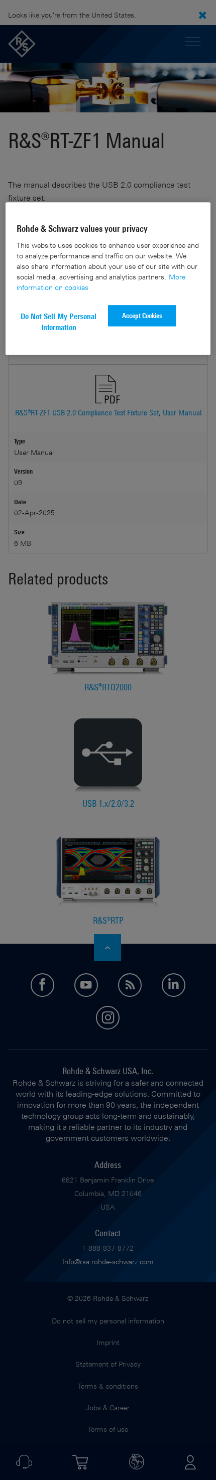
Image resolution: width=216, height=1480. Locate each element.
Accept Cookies (142, 315)
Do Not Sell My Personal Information (58, 322)
